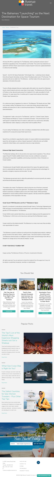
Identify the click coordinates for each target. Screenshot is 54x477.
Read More (4, 357)
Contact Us (23, 464)
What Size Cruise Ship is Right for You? (11, 367)
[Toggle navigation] (51, 3)
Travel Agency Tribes (34, 475)
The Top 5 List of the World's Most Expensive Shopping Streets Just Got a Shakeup (11, 338)
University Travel (24, 470)
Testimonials (23, 468)
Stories (7, 27)
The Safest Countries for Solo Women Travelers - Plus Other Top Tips (11, 395)
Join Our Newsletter (44, 475)
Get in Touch (38, 444)
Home (3, 27)
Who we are (23, 461)
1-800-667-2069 (8, 466)
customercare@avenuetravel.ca (10, 470)
